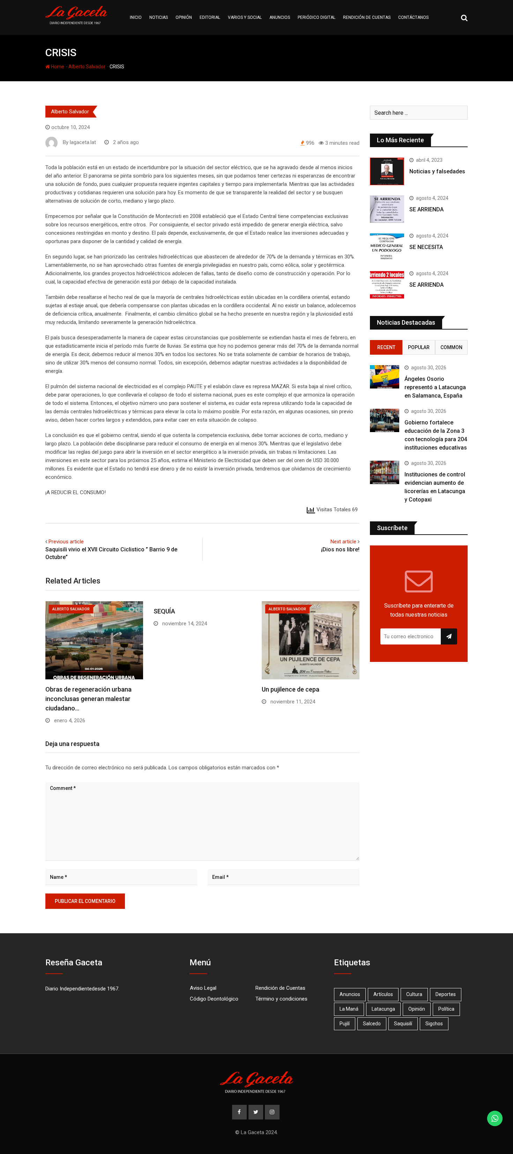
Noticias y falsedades (437, 171)
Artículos (383, 994)
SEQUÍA (164, 611)
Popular (419, 347)
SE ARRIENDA (426, 209)
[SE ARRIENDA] (387, 209)
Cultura (414, 994)
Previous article (66, 541)
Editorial (210, 17)
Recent (386, 347)
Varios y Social (245, 17)
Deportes (446, 994)
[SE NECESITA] (387, 247)
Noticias (158, 17)
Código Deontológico (214, 999)
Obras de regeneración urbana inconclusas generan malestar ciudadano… (88, 699)
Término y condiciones (281, 999)
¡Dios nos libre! (340, 549)
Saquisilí (403, 1023)
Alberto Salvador (86, 66)
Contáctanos (413, 17)
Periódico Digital (316, 17)
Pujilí (345, 1023)
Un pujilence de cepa (290, 689)
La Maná (349, 1009)
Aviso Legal (203, 988)
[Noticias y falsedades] (387, 171)
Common (451, 347)
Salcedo (372, 1023)
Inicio (136, 17)
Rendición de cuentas (367, 17)
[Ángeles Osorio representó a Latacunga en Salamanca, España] (384, 377)
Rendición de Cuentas (280, 988)
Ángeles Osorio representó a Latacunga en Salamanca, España (435, 387)
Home (57, 66)
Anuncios (279, 17)
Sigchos (434, 1023)
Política (446, 1009)
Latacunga (383, 1009)
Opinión (184, 17)
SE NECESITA (426, 247)
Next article (343, 541)
